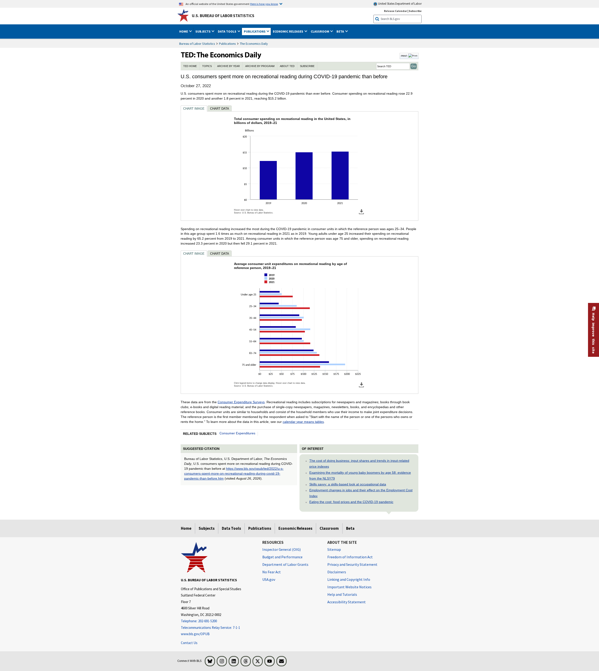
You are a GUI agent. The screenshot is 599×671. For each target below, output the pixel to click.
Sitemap (334, 549)
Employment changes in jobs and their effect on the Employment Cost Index (361, 493)
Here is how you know (264, 4)
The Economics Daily (254, 43)
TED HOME (190, 66)
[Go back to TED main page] (290, 56)
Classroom (329, 528)
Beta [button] (340, 31)
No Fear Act (271, 572)
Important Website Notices (349, 587)
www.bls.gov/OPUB (195, 634)
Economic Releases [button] (288, 31)
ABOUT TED (287, 66)
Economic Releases (295, 528)
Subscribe (415, 11)
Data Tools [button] (227, 31)
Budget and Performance (282, 557)
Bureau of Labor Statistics (197, 43)
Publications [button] (255, 31)
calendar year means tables (303, 422)
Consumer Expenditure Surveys (241, 402)
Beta (350, 528)
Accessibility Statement (346, 602)
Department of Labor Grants (285, 564)
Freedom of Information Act (350, 557)
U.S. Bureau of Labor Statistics (223, 15)
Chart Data (219, 108)
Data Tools (231, 528)
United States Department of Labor (399, 4)
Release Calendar (395, 11)
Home (186, 528)
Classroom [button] (320, 31)
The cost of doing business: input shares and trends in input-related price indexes (359, 463)
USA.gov (268, 579)
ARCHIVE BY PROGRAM (259, 66)
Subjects (207, 528)
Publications (227, 43)
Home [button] (184, 31)
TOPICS (207, 66)
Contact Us (189, 643)
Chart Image (194, 108)
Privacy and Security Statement (352, 564)
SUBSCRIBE (307, 66)
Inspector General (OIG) (281, 549)
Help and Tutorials (342, 594)
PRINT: (404, 55)
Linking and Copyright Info (348, 579)
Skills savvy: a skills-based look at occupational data (347, 484)
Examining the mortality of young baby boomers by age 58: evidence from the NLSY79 (360, 475)
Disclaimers (336, 572)
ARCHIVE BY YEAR (228, 66)
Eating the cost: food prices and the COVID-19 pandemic (351, 502)
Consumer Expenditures (237, 433)
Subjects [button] (203, 31)
